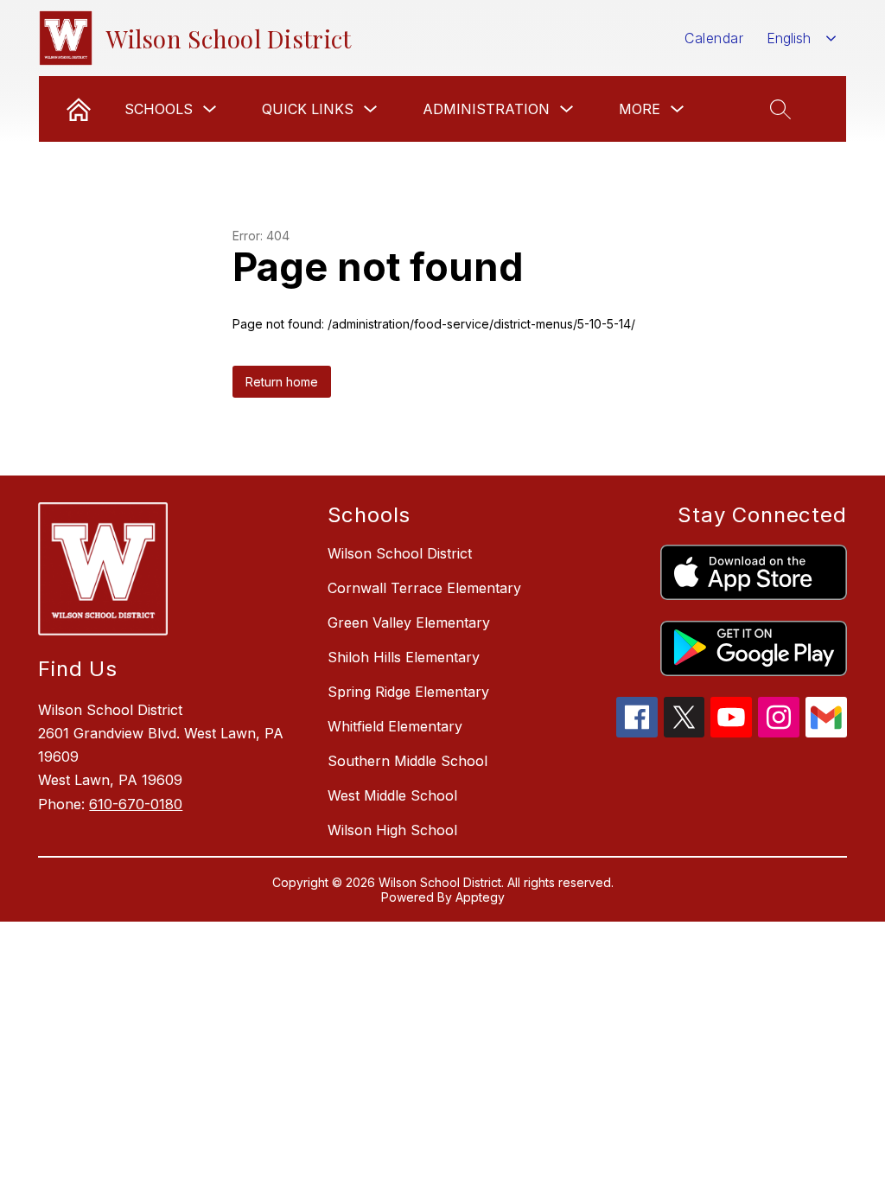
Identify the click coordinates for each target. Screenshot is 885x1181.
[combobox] (801, 38)
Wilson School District (400, 553)
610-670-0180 (135, 804)
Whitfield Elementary (395, 726)
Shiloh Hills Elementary (404, 657)
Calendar (713, 38)
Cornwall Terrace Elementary (424, 588)
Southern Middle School (407, 760)
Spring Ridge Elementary (408, 691)
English (789, 38)
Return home (281, 381)
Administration (486, 109)
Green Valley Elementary (409, 622)
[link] (79, 109)
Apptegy (480, 897)
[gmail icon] (826, 732)
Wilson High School (392, 830)
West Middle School (392, 795)
